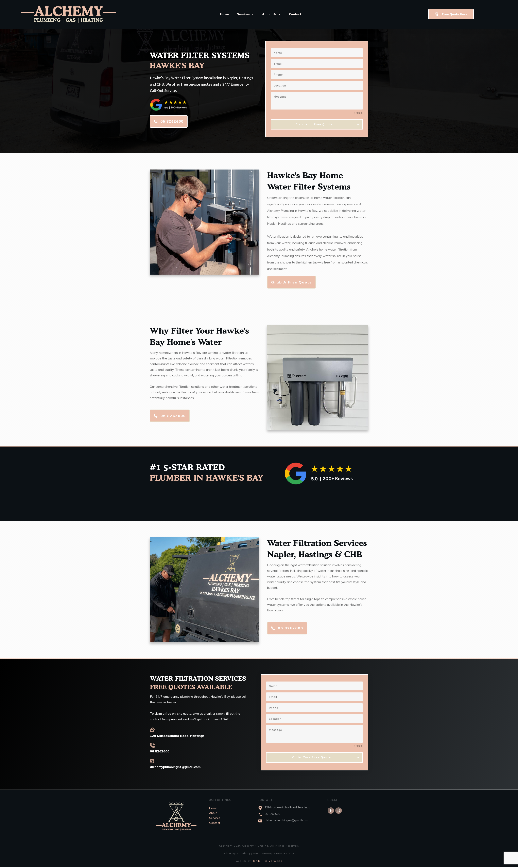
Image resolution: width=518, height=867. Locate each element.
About (213, 813)
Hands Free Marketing (267, 861)
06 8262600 (272, 814)
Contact (214, 823)
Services (214, 818)
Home (213, 808)
